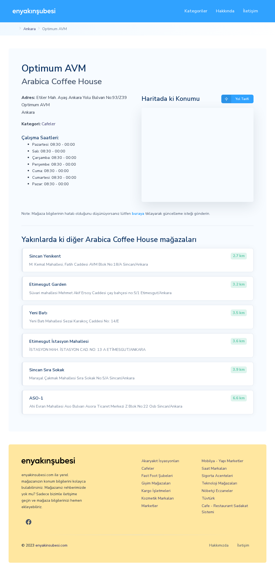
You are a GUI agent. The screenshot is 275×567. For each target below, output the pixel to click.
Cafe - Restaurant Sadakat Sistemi (225, 509)
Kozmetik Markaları (158, 498)
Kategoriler (195, 11)
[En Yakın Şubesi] (34, 11)
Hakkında (225, 11)
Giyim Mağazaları (156, 483)
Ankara (29, 28)
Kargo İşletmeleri (156, 490)
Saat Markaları (214, 468)
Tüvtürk (208, 498)
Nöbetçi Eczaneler (217, 490)
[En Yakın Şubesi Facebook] (28, 522)
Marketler (150, 505)
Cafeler (48, 124)
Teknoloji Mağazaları (219, 483)
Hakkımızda (219, 545)
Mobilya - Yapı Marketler (222, 460)
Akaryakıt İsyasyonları (160, 460)
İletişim (250, 11)
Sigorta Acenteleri (217, 475)
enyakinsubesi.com (51, 545)
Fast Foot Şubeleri (157, 475)
